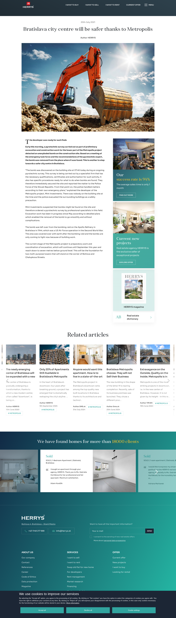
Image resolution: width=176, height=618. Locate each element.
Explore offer (126, 262)
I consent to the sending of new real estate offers (114, 537)
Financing (72, 586)
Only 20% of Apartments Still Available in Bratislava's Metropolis (21, 373)
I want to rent (73, 562)
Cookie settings (134, 610)
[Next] (168, 381)
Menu (151, 5)
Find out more (126, 195)
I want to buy (119, 567)
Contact (26, 562)
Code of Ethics (29, 577)
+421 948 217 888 (36, 531)
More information (72, 603)
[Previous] (7, 381)
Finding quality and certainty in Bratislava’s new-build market (154, 373)
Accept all (42, 610)
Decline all (88, 610)
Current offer (119, 557)
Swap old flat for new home (80, 567)
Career (25, 572)
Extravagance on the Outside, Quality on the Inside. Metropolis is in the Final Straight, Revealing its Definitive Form (121, 373)
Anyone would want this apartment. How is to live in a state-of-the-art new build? (54, 373)
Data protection (29, 581)
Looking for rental (121, 572)
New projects (119, 562)
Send (149, 531)
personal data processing (114, 540)
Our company (28, 557)
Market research (75, 581)
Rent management (76, 577)
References (27, 567)
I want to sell (73, 557)
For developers (74, 572)
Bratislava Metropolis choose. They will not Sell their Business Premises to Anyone (86, 373)
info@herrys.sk (63, 531)
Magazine (26, 586)
